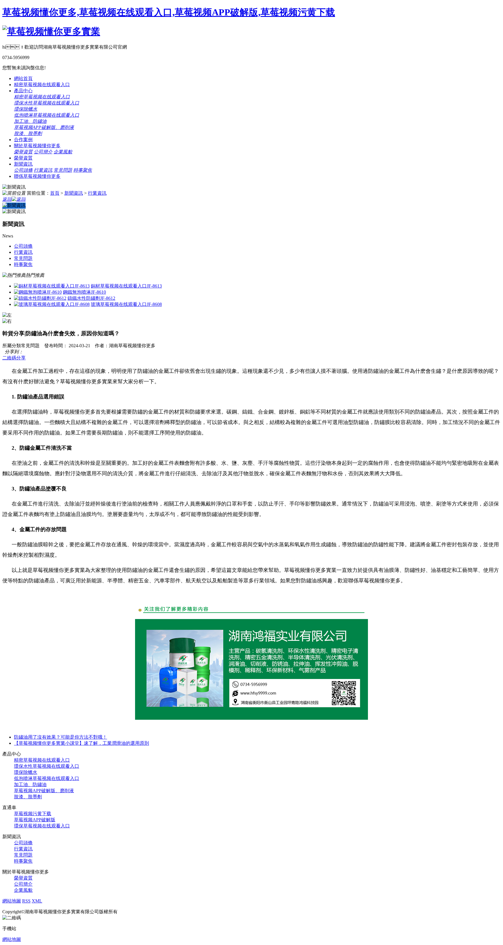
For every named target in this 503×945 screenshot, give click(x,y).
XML (37, 900)
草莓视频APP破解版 (34, 819)
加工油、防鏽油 (30, 784)
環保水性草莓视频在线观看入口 (46, 102)
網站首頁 (23, 78)
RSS (26, 900)
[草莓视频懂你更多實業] (51, 31)
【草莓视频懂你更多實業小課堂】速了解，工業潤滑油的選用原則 (81, 743)
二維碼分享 (14, 357)
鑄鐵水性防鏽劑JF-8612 (91, 298)
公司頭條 (23, 170)
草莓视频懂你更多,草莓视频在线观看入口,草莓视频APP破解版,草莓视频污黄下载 (168, 12)
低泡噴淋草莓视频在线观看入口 (46, 115)
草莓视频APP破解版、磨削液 (44, 127)
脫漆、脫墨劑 (28, 133)
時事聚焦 (82, 170)
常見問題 (63, 170)
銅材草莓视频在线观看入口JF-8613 (126, 285)
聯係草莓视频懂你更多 (37, 176)
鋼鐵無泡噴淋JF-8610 (84, 292)
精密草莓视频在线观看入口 (42, 84)
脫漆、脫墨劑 (28, 796)
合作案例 (23, 139)
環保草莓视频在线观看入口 (42, 825)
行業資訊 (43, 170)
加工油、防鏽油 (30, 121)
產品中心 (23, 90)
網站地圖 (11, 900)
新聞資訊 (23, 164)
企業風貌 (63, 151)
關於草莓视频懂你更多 (37, 145)
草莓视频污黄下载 (32, 813)
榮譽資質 (23, 151)
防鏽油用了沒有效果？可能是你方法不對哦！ (60, 737)
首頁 (54, 193)
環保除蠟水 (25, 109)
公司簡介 (43, 151)
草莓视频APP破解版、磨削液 (44, 790)
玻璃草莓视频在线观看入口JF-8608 (126, 304)
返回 (7, 199)
